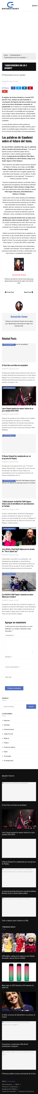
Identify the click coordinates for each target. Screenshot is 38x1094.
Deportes (7, 720)
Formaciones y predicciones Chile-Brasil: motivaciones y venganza (15, 1045)
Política (6, 743)
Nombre (8, 657)
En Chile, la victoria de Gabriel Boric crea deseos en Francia (18, 1016)
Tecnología (7, 756)
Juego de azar (8, 734)
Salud (5, 751)
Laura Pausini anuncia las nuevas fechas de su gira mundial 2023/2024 (17, 409)
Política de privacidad (9, 1091)
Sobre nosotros (7, 1084)
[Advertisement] (19, 31)
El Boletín (7, 725)
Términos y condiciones (10, 1087)
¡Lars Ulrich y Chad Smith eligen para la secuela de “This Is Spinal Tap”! (18, 550)
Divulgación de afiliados (9, 1089)
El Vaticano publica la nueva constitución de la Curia (19, 1073)
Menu (35, 5)
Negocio (6, 738)
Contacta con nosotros (26, 1091)
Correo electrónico (12, 667)
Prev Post (10, 292)
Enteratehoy (11, 1081)
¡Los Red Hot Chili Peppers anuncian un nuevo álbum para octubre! (17, 595)
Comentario (9, 635)
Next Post (27, 292)
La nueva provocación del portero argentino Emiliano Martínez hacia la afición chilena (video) (19, 892)
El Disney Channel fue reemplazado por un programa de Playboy (16, 457)
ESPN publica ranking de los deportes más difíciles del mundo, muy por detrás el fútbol (18, 957)
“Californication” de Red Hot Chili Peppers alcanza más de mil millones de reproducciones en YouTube (18, 503)
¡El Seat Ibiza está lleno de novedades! (15, 365)
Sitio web (8, 677)
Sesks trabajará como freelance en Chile (15, 920)
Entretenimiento (9, 344)
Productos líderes (9, 747)
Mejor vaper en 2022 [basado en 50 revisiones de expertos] (18, 986)
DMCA (17, 1084)
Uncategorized (8, 760)
